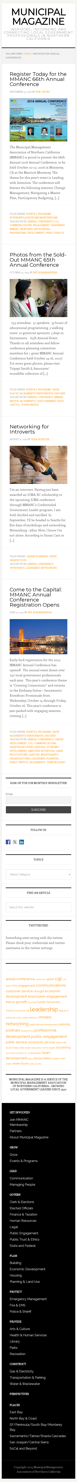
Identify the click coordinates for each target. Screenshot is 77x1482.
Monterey (26, 229)
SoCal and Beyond (23, 1448)
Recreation (17, 1354)
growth (21, 1002)
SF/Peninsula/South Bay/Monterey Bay (33, 217)
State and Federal (23, 1246)
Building (15, 1263)
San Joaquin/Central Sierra (29, 1442)
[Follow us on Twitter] (14, 842)
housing (32, 1002)
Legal (14, 1227)
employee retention (41, 750)
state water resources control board (37, 1048)
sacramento (28, 400)
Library (15, 1341)
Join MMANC (19, 1120)
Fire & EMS (17, 1305)
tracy (30, 1058)
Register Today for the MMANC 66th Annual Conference (38, 79)
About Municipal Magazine (29, 1137)
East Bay (16, 1412)
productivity (27, 1031)
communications (21, 225)
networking (42, 229)
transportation (43, 1058)
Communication (21, 1178)
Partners (16, 1131)
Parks (14, 1348)
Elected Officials (21, 1208)
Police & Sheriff (20, 1311)
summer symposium (16, 1053)
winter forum (20, 1063)
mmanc (14, 229)
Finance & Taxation (23, 1214)
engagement (41, 225)
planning (52, 758)
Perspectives (18, 560)
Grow (55, 389)
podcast (13, 1030)
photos (14, 400)
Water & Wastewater (25, 1384)
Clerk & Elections (22, 1202)
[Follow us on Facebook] (8, 842)
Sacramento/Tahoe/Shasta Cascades (42, 393)
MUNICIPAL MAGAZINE (38, 16)
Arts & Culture (20, 1329)
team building (56, 762)
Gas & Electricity (22, 1371)
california (40, 979)
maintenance (49, 754)
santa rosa (61, 1042)
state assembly (46, 400)
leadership (57, 225)
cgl (56, 221)
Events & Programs (38, 213)
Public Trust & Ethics (24, 1239)
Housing (16, 1275)
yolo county (35, 1064)
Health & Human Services (28, 1335)
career (50, 979)
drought (40, 746)
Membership (19, 1125)
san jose (49, 1042)
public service (55, 232)
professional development (27, 232)
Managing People (22, 1184)
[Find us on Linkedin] (21, 842)
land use (33, 754)
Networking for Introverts (29, 429)
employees (37, 996)
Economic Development (27, 1269)
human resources (48, 1002)
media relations (30, 1017)
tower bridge (30, 404)
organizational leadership (27, 758)
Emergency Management (28, 1299)
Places (14, 393)
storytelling (63, 1047)
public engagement (49, 1036)
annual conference (40, 221)
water (8, 1064)
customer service (19, 991)
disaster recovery (21, 746)
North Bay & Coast (23, 1418)
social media (12, 1048)
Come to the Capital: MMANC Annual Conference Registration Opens (36, 597)
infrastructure (13, 1010)
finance (10, 1002)
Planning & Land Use (25, 1282)
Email (9, 794)
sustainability (34, 1053)
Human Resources (23, 1221)
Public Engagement (24, 1233)
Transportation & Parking (28, 1377)
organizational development (43, 1024)
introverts (17, 567)
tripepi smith (59, 1058)
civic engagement (23, 985)
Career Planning (37, 556)
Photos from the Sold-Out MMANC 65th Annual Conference (38, 260)
